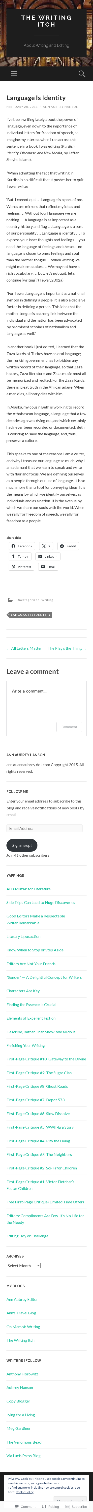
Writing (47, 600)
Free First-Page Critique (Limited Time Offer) (45, 1201)
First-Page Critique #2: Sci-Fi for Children (41, 1168)
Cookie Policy (24, 1492)
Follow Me (17, 792)
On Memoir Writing (23, 1326)
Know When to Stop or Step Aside (34, 949)
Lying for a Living (20, 1414)
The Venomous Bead (23, 1442)
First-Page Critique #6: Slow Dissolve (38, 1113)
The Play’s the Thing (67, 648)
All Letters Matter (24, 648)
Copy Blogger (18, 1401)
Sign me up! (22, 845)
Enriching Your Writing (25, 1045)
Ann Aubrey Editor (22, 1299)
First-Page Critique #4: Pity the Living (38, 1140)
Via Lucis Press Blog (23, 1455)
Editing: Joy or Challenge (27, 1235)
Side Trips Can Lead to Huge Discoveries (40, 902)
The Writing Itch (46, 21)
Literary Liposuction (23, 936)
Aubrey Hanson (19, 1387)
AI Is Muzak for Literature (28, 888)
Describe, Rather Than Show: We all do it (40, 1031)
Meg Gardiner (18, 1428)
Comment (69, 727)
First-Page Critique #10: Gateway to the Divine (46, 1058)
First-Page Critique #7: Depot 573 (35, 1099)
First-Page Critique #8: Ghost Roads (37, 1086)
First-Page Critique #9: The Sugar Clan (39, 1072)
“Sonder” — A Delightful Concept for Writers (44, 977)
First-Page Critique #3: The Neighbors (39, 1154)
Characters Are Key (23, 990)
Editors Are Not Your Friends (31, 963)
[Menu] (14, 73)
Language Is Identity (31, 614)
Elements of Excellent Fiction (31, 1018)
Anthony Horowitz (22, 1373)
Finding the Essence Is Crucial (31, 1004)
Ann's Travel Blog (21, 1312)
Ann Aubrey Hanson (61, 107)
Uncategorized (28, 600)
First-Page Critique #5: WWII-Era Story (40, 1127)
